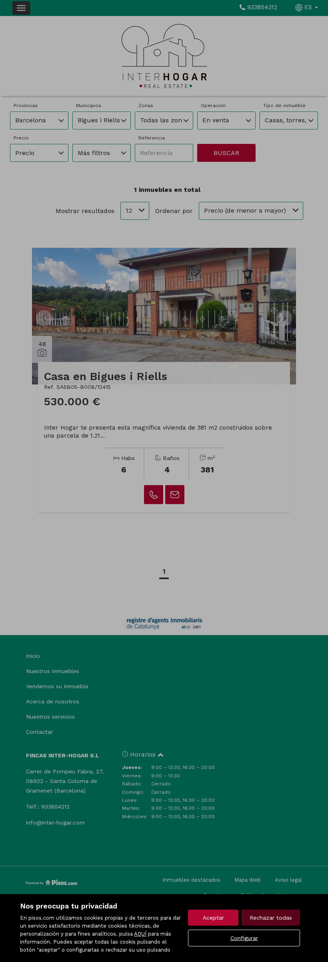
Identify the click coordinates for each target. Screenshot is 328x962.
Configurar (244, 938)
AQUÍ (140, 934)
